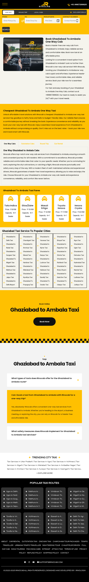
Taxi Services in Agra (42, 461)
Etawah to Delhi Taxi (59, 527)
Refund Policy (34, 553)
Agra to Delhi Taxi (13, 491)
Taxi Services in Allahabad (35, 465)
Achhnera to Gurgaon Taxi (40, 516)
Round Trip (23, 12)
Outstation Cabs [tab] (27, 144)
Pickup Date (49, 17)
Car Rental (14, 541)
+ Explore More (44, 473)
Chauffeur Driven (71, 545)
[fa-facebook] (26, 562)
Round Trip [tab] (44, 144)
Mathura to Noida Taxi (38, 495)
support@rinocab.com (51, 562)
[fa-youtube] (35, 562)
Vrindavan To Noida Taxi (61, 495)
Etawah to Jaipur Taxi (60, 531)
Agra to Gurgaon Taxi (15, 499)
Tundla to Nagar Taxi (15, 531)
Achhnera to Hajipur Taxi (39, 531)
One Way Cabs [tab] (10, 144)
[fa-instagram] (30, 562)
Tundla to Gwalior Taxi (15, 520)
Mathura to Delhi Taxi (38, 491)
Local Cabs (38, 12)
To (26, 17)
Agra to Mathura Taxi (15, 502)
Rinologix (81, 570)
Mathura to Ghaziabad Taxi (40, 502)
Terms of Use (71, 549)
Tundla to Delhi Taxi (14, 524)
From (4, 17)
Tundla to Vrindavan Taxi (16, 516)
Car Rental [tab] (58, 144)
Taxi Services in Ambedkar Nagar (61, 465)
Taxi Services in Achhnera (63, 461)
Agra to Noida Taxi (14, 495)
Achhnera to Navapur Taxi (40, 527)
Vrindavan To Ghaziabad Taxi (63, 502)
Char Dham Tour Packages (66, 541)
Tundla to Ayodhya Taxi (16, 527)
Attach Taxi (57, 549)
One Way (8, 12)
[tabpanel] (44, 166)
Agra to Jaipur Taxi (14, 506)
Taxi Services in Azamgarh (58, 469)
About (4, 541)
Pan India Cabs (33, 549)
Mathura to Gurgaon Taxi (39, 499)
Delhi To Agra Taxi (81, 516)
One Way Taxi (45, 541)
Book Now (44, 321)
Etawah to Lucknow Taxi (61, 524)
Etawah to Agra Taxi (59, 516)
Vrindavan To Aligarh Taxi (61, 506)
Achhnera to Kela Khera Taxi (41, 524)
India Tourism (18, 549)
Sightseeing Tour (51, 545)
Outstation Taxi (29, 541)
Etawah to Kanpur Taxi (60, 520)
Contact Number (70, 17)
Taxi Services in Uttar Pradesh (19, 461)
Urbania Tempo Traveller (28, 545)
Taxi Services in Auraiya (35, 469)
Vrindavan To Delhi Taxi (61, 491)
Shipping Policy (51, 553)
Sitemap (46, 549)
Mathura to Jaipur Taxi (38, 506)
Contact (64, 553)
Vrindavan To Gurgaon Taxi (62, 499)
